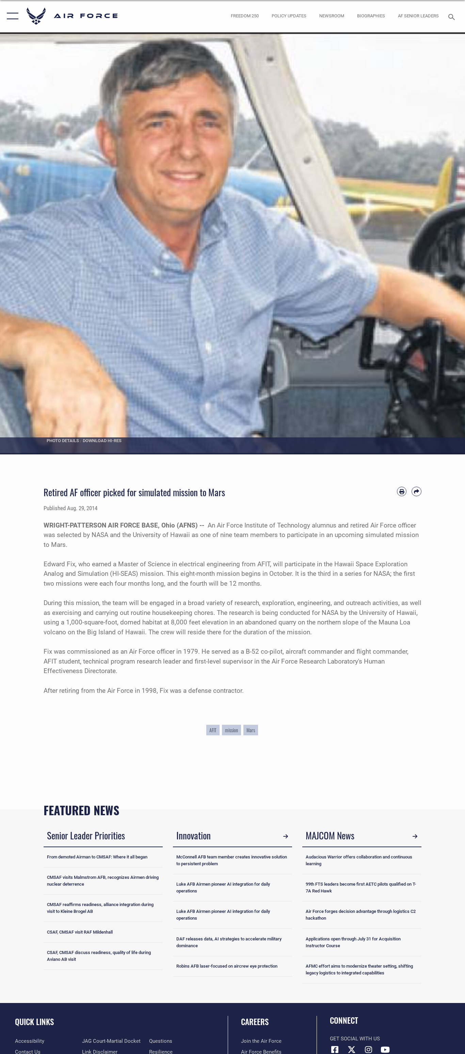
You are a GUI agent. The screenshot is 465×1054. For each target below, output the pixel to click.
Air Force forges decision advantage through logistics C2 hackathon (361, 915)
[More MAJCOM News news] (414, 836)
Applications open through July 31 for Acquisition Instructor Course (353, 942)
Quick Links (34, 1021)
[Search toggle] (453, 16)
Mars (250, 730)
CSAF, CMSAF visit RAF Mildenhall (80, 932)
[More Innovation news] (285, 836)
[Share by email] (416, 492)
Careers (255, 1021)
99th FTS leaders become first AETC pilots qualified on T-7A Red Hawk (361, 887)
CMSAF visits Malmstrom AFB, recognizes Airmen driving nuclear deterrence (103, 881)
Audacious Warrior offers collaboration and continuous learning (359, 860)
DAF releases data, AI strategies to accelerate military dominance (229, 942)
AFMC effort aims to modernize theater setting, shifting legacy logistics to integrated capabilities (359, 969)
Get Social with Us (355, 1039)
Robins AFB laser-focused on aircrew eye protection (226, 966)
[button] (11, 16)
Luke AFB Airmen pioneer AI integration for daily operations (223, 887)
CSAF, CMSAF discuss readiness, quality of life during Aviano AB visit (99, 956)
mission (231, 730)
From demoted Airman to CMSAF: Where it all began (97, 856)
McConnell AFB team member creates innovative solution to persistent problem (231, 860)
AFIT (213, 730)
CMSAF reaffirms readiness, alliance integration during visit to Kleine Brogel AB (100, 908)
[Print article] (402, 492)
